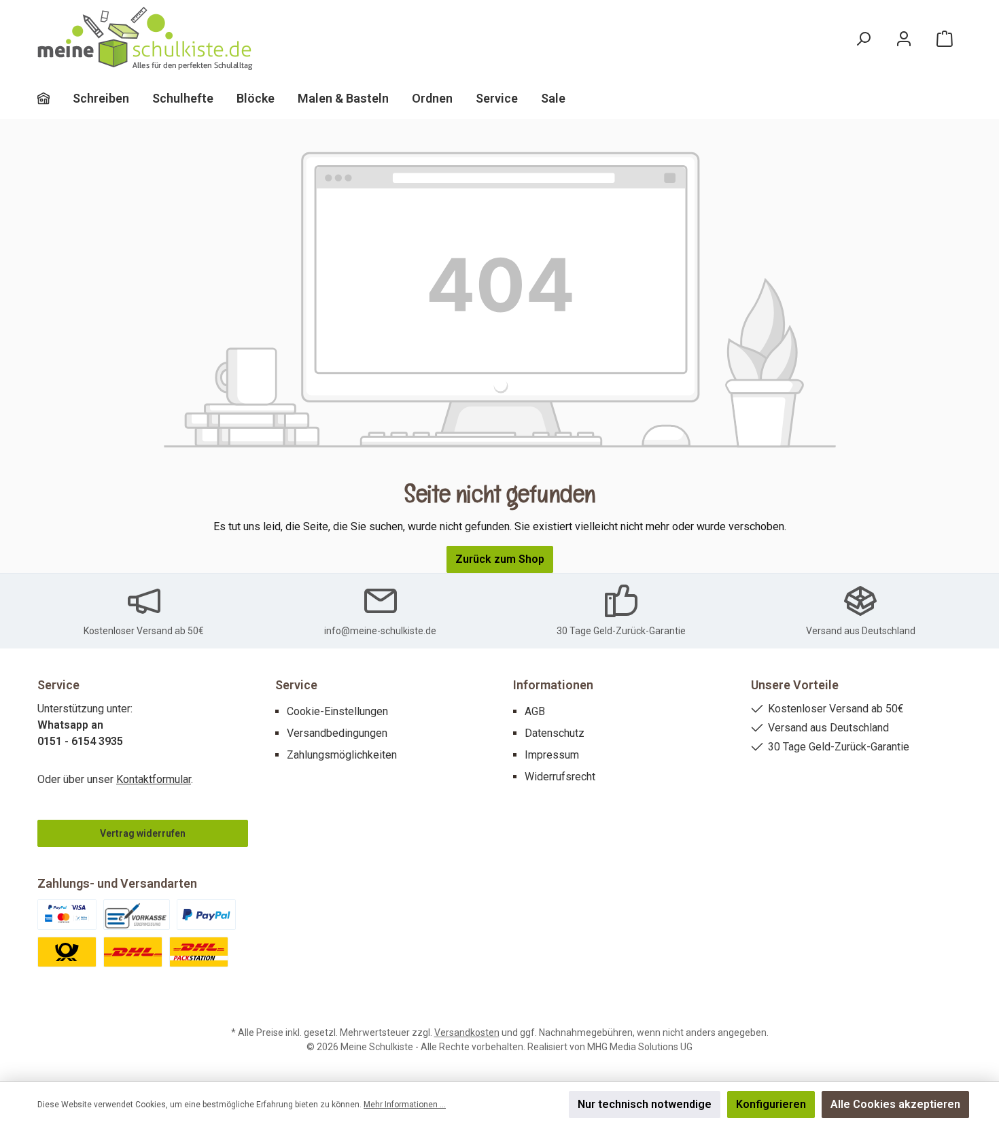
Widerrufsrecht (560, 776)
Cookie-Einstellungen (337, 711)
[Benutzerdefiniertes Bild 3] (206, 914)
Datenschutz (554, 733)
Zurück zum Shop (499, 559)
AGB (535, 711)
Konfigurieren (771, 1104)
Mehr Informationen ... (405, 1104)
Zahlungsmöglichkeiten (342, 754)
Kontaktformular (153, 779)
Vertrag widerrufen (143, 833)
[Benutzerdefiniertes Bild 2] (136, 914)
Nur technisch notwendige (645, 1104)
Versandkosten (467, 1032)
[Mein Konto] (904, 39)
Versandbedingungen (337, 733)
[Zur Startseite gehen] (146, 39)
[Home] (55, 98)
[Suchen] (863, 39)
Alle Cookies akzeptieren (895, 1104)
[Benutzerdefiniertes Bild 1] (67, 914)
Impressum (552, 754)
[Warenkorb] (945, 39)
